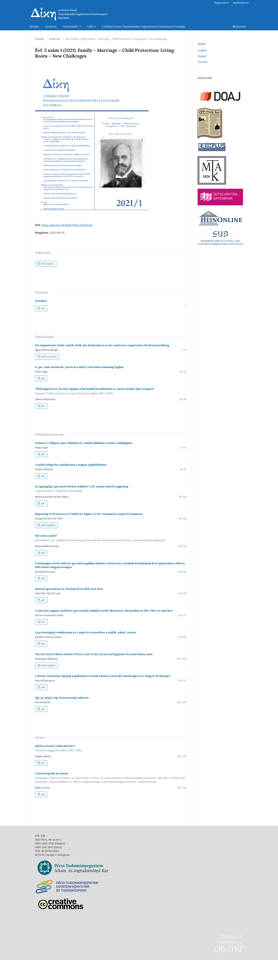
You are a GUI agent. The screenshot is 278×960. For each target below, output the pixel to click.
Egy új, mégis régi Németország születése (62, 697)
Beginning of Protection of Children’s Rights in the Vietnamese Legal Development (88, 514)
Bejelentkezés (241, 2)
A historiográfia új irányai (110, 777)
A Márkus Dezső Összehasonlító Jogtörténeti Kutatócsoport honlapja (143, 26)
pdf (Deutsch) (48, 356)
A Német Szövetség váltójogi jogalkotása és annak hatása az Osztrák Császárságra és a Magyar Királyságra (102, 676)
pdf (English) (47, 525)
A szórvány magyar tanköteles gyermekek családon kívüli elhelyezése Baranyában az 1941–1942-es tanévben (104, 610)
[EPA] (210, 137)
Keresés (240, 26)
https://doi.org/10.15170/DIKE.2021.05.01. (67, 225)
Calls (90, 26)
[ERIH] (212, 151)
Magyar (202, 56)
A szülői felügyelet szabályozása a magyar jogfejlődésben (71, 464)
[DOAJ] (220, 102)
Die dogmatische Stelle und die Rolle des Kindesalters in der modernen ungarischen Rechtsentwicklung (102, 345)
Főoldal (39, 39)
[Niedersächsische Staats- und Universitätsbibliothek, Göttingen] (220, 244)
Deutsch (202, 61)
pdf (42, 308)
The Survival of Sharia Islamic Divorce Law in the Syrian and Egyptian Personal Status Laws (94, 654)
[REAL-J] (212, 183)
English (202, 50)
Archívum (51, 26)
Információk (71, 26)
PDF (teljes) (47, 263)
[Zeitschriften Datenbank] (220, 204)
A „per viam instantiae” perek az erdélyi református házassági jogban (79, 367)
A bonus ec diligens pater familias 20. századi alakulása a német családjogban (83, 443)
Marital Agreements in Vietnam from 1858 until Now (69, 589)
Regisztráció (221, 2)
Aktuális (34, 26)
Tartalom (41, 300)
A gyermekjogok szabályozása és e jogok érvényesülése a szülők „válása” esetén (85, 632)
